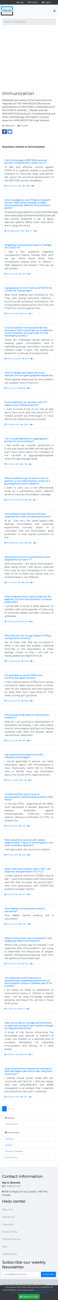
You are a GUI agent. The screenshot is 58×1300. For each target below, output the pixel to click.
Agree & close (30, 1296)
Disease (8, 1145)
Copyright (7, 1224)
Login (21, 2)
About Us (7, 1209)
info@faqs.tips (13, 1186)
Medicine (9, 1139)
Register (34, 2)
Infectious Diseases (14, 1151)
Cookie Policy (9, 1254)
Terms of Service (11, 1239)
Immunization (11, 1157)
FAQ (4, 1246)
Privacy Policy (10, 1231)
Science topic (11, 1124)
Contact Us (8, 1217)
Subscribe (48, 1274)
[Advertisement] (29, 56)
